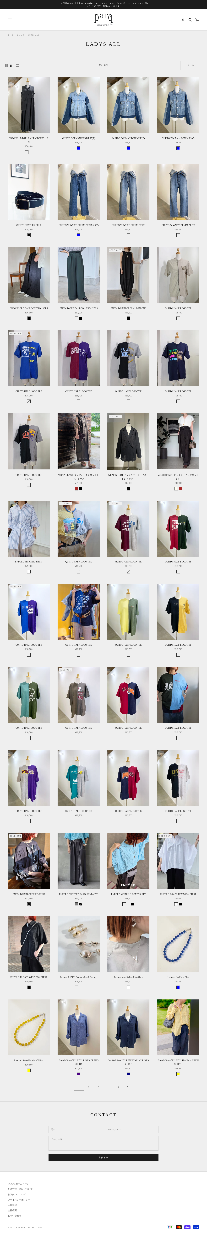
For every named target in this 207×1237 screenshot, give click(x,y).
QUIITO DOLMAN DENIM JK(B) (128, 138)
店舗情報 (12, 1205)
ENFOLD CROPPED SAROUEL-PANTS (78, 894)
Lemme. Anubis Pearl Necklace (128, 977)
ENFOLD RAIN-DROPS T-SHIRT (29, 894)
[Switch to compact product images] (17, 65)
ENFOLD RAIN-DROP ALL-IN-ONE (128, 308)
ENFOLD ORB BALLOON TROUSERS (29, 308)
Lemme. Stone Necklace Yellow (29, 1060)
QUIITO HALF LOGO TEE (178, 308)
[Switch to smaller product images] (11, 65)
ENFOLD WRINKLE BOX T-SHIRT (128, 894)
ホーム (10, 35)
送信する (103, 1157)
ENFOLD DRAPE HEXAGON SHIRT (178, 894)
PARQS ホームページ (18, 1184)
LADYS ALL (33, 35)
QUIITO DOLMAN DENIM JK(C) (178, 138)
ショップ (20, 35)
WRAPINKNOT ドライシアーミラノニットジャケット (128, 477)
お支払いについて (17, 1194)
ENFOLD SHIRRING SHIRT (29, 562)
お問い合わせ (14, 1216)
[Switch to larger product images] (6, 65)
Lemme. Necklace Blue (178, 977)
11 (118, 1087)
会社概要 (12, 1210)
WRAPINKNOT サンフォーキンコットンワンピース (78, 477)
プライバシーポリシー (19, 1200)
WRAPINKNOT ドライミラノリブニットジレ (178, 477)
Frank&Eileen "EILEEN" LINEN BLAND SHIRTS (78, 1062)
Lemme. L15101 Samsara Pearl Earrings (78, 977)
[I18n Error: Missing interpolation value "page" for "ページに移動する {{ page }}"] (128, 1087)
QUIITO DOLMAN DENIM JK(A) (78, 138)
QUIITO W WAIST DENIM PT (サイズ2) (79, 225)
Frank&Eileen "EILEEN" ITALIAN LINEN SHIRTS (128, 1062)
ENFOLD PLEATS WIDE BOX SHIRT (28, 977)
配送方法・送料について (20, 1189)
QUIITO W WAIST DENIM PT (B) (178, 225)
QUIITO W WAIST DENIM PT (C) (128, 225)
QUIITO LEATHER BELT (28, 225)
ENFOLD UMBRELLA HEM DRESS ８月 (29, 140)
